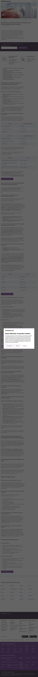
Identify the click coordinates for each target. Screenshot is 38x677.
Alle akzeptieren (9, 345)
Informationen (17, 340)
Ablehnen (17, 345)
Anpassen (25, 345)
